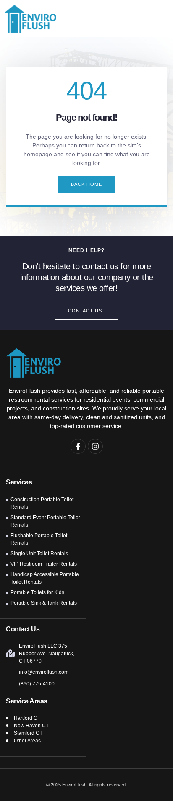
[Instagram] (95, 446)
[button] (156, 19)
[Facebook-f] (78, 446)
